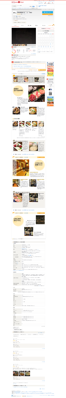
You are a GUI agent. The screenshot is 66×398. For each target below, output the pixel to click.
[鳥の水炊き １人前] (41, 123)
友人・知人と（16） (16, 334)
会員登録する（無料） (40, 3)
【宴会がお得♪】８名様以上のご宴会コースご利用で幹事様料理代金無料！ (22, 66)
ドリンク (27, 154)
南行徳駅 (17, 392)
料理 (25, 154)
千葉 (39, 5)
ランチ (30, 154)
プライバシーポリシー (45, 395)
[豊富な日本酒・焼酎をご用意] (33, 197)
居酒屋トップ (27, 391)
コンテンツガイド (45, 1)
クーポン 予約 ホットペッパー (51, 1)
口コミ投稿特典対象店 (15, 20)
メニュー (22, 25)
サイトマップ (41, 395)
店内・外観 (29, 25)
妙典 (53, 0)
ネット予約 (29, 255)
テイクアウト (32, 154)
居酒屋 (39, 6)
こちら (38, 249)
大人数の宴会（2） (35, 334)
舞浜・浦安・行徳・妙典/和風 (39, 391)
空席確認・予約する (48, 12)
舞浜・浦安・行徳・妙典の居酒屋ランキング (41, 393)
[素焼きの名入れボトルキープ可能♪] (40, 219)
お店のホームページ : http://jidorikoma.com (18, 270)
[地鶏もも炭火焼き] (16, 110)
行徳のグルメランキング (48, 393)
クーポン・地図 (50, 25)
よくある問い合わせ (40, 1)
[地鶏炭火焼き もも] (15, 123)
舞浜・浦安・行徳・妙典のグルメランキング (31, 393)
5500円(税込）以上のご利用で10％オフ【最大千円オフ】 (20, 64)
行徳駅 (15, 392)
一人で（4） (29, 334)
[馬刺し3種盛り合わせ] (36, 93)
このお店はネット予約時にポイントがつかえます (19, 22)
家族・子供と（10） (23, 334)
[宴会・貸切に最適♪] (26, 79)
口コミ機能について (41, 332)
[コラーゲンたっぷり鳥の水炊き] (33, 146)
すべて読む (43, 348)
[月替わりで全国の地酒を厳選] (28, 231)
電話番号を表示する (50, 15)
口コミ (43, 25)
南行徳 (52, 0)
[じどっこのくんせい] (28, 123)
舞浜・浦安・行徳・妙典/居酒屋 (32, 391)
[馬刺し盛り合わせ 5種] (21, 123)
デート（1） (41, 334)
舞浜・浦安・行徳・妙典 (43, 5)
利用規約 (49, 395)
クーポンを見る (47, 14)
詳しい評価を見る (34, 53)
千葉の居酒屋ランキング (24, 393)
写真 (36, 25)
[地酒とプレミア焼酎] (36, 79)
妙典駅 (19, 392)
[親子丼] (33, 110)
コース (23, 154)
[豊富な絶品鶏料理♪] (15, 79)
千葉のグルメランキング (18, 393)
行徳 (51, 0)
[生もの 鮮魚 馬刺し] (17, 146)
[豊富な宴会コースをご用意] (17, 197)
